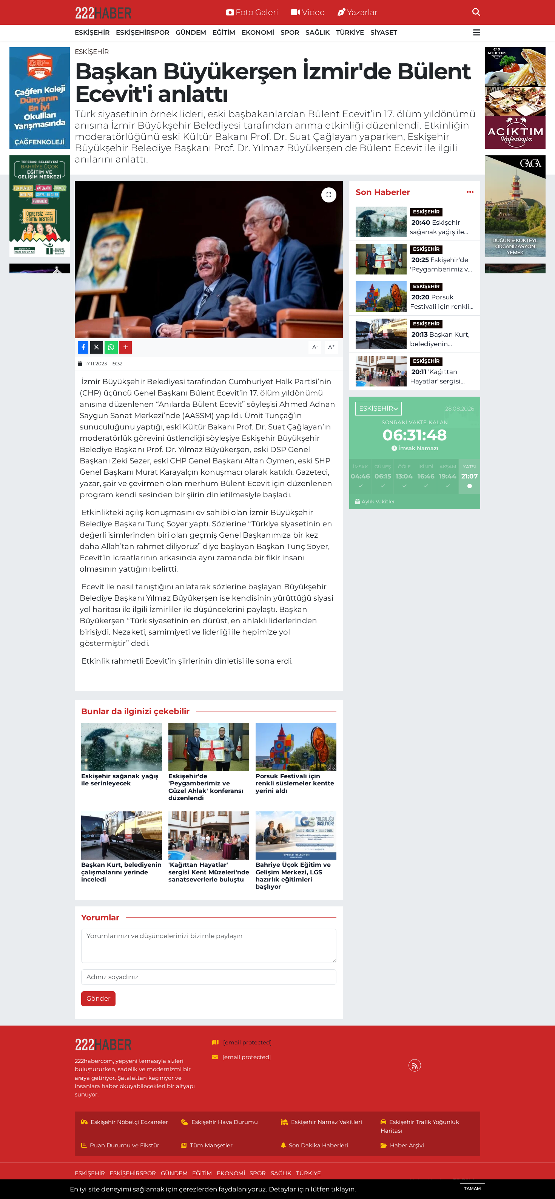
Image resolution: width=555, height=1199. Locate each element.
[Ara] (476, 12)
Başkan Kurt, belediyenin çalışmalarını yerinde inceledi (121, 872)
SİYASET (383, 32)
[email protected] (247, 1042)
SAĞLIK (317, 32)
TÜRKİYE (350, 32)
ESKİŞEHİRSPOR (142, 32)
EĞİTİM (224, 32)
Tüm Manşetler (211, 1145)
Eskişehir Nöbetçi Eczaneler (129, 1122)
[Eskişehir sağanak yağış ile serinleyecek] (121, 746)
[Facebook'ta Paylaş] (83, 347)
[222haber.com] (103, 12)
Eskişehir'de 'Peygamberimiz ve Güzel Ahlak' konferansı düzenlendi (206, 787)
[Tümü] (470, 192)
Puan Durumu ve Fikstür (124, 1145)
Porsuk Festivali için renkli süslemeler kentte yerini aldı (295, 783)
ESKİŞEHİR (92, 32)
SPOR (290, 32)
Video (313, 12)
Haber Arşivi (407, 1145)
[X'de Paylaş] (96, 347)
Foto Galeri (257, 12)
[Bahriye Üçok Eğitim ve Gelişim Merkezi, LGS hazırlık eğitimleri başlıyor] (296, 835)
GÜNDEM (191, 32)
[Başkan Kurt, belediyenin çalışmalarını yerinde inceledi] (121, 835)
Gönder (98, 998)
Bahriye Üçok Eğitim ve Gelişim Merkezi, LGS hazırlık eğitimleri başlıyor (293, 875)
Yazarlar (362, 12)
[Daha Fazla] (125, 347)
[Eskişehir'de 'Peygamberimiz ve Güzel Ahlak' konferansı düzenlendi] (208, 746)
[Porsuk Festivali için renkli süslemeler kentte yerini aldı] (296, 746)
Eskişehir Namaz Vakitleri (326, 1122)
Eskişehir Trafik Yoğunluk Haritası (420, 1126)
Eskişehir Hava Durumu (224, 1122)
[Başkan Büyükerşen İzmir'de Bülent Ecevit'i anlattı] (209, 259)
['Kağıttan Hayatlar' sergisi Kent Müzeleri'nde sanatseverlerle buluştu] (208, 835)
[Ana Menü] (476, 33)
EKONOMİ (258, 32)
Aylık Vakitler (378, 501)
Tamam (472, 1188)
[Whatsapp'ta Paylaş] (111, 347)
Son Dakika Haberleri (318, 1145)
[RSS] (415, 1065)
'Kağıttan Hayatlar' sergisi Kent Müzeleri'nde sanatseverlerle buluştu (208, 872)
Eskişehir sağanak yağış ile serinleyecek (120, 780)
